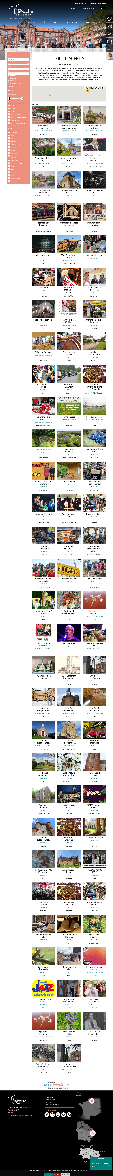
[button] (50, 95)
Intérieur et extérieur (16, 114)
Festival (13, 135)
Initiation (13, 181)
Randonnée (14, 169)
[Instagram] (52, 1114)
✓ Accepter (48, 1174)
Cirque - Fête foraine (16, 163)
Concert (13, 150)
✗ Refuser (57, 1174)
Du (9, 66)
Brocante (13, 147)
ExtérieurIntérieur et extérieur (19, 120)
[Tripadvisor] (63, 1114)
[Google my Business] (69, 1114)
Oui (12, 90)
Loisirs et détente (15, 144)
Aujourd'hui (13, 75)
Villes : (10, 55)
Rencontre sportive (16, 178)
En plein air (14, 106)
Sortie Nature (14, 160)
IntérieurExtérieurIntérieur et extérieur (18, 124)
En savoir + (65, 1174)
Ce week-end (13, 78)
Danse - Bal (14, 132)
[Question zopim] (109, 18)
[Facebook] (46, 1114)
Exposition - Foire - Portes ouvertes (18, 156)
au (8, 71)
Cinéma (13, 175)
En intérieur (14, 108)
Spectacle (13, 141)
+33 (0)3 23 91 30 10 (14, 1112)
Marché (13, 138)
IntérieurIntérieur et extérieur (18, 117)
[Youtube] (58, 1114)
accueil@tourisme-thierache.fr (21, 1115)
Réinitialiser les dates (15, 83)
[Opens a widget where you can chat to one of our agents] (100, 1165)
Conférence (14, 172)
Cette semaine (13, 80)
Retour (102, 54)
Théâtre (13, 166)
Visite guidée (14, 153)
